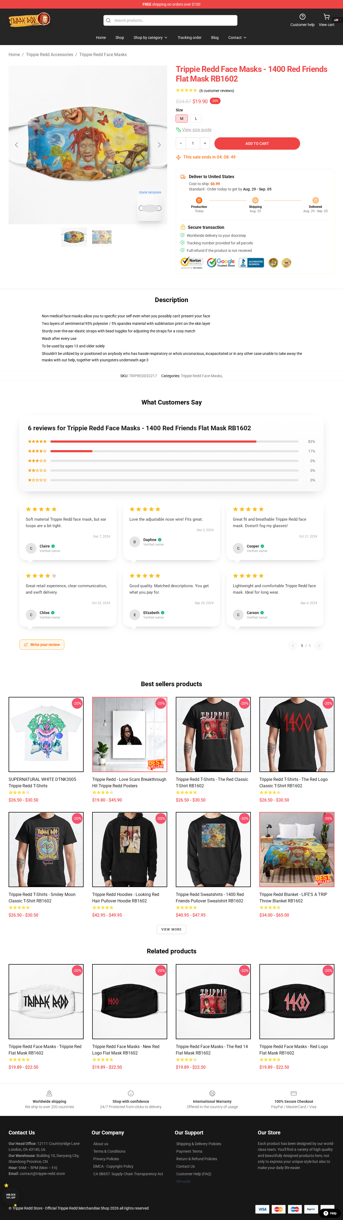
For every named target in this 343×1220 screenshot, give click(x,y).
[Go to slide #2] (102, 237)
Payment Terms (189, 1151)
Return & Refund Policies (196, 1159)
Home (14, 54)
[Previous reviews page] (293, 646)
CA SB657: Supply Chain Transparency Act (128, 1174)
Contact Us (185, 1166)
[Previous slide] (17, 144)
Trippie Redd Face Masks (103, 54)
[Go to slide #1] (74, 237)
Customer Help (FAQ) (193, 1174)
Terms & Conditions (109, 1151)
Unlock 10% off (11, 1196)
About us (100, 1144)
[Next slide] (159, 144)
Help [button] (333, 1213)
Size (179, 110)
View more (171, 929)
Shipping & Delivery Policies (198, 1144)
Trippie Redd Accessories (49, 54)
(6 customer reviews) (216, 91)
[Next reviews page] (319, 646)
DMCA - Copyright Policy (113, 1166)
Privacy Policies (106, 1159)
